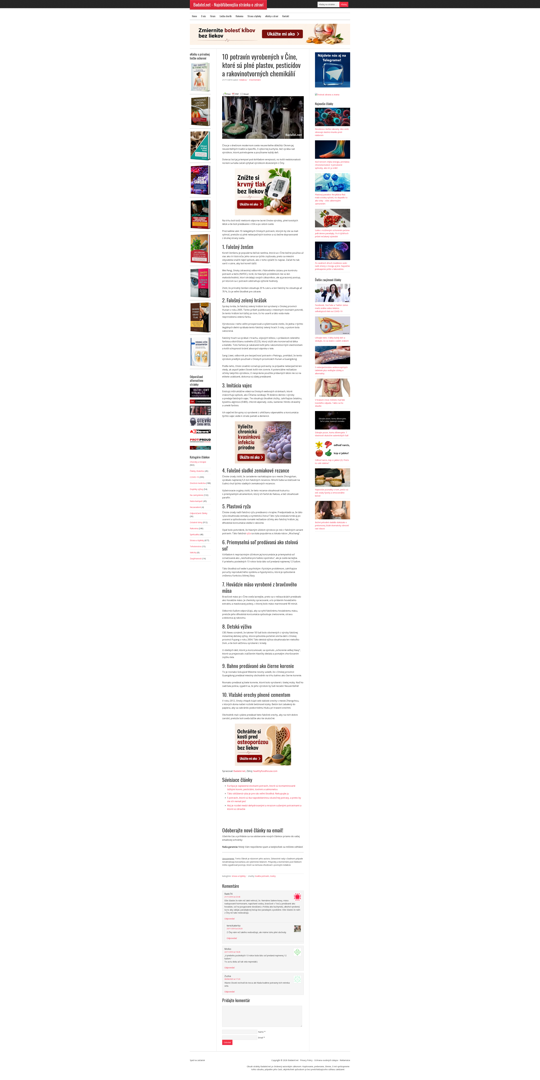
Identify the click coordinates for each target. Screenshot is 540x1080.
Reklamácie (345, 1060)
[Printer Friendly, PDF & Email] (235, 93)
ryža (248, 533)
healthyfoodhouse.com (265, 771)
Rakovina (239, 16)
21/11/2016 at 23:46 (232, 897)
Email (260, 1037)
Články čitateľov (197, 471)
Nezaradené (195, 507)
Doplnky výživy (196, 489)
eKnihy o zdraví (271, 16)
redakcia (243, 79)
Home (194, 16)
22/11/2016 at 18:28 (232, 952)
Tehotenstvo (196, 546)
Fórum (212, 16)
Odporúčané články (198, 513)
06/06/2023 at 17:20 (232, 979)
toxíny (273, 876)
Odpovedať (229, 918)
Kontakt (285, 16)
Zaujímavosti (196, 558)
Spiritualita (194, 534)
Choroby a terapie (198, 462)
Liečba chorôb (225, 16)
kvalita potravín (262, 876)
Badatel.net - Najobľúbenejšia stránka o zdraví (228, 4)
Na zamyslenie (196, 495)
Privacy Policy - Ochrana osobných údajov (319, 1060)
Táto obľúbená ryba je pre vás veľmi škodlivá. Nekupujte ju (258, 793)
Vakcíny (193, 552)
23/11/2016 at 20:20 (234, 928)
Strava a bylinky (254, 16)
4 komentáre (255, 79)
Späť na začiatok (197, 1060)
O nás (203, 16)
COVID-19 (194, 477)
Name (261, 1031)
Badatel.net (239, 771)
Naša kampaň (196, 501)
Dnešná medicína (198, 483)
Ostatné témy (196, 522)
